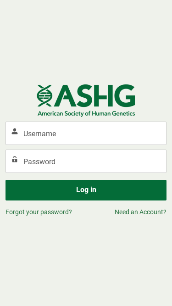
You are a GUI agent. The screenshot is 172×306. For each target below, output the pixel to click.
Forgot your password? (39, 212)
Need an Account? (140, 212)
